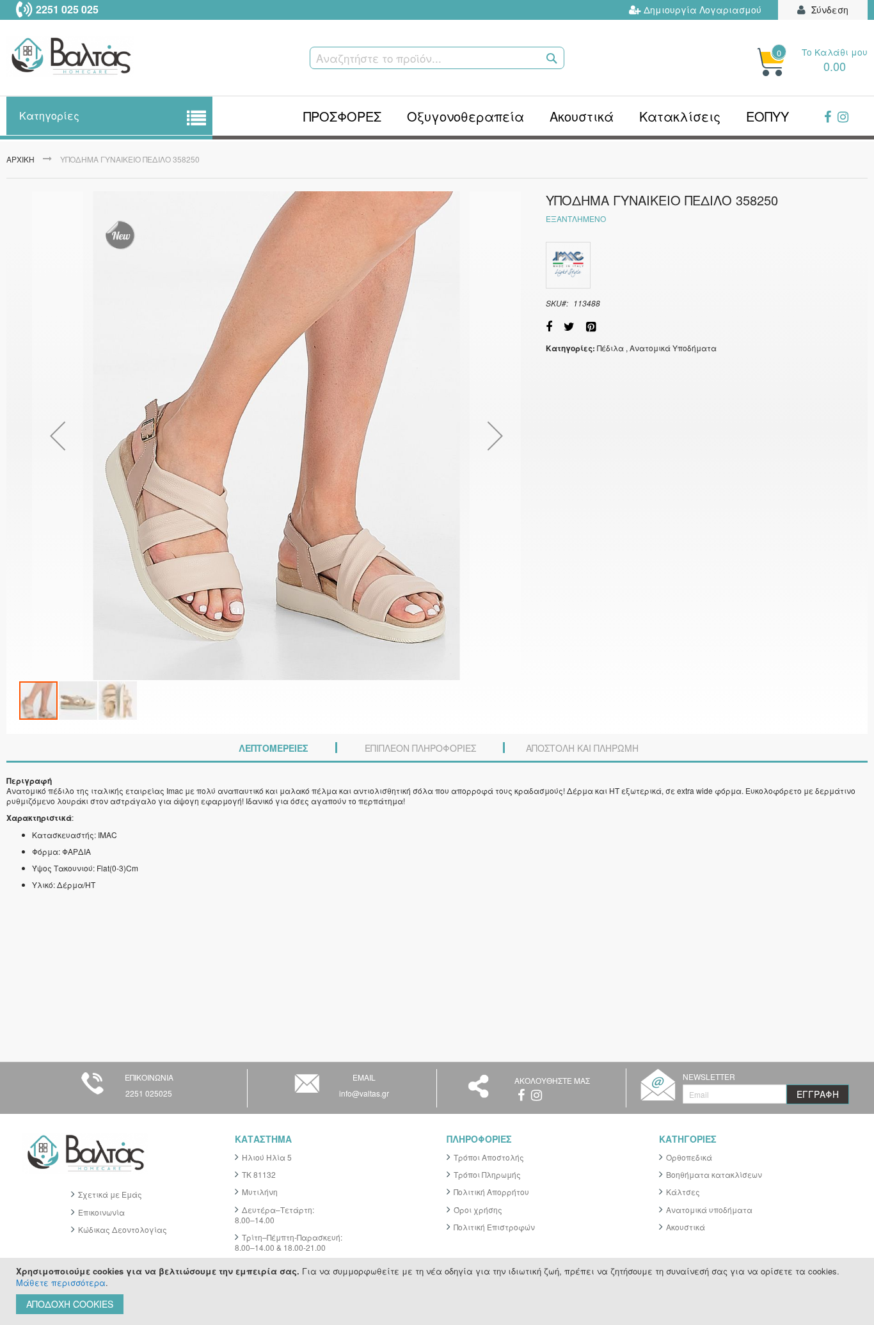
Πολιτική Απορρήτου (491, 1191)
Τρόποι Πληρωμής (487, 1174)
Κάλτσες (683, 1191)
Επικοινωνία (101, 1212)
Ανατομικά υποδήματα (709, 1209)
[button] (57, 435)
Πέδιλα (610, 347)
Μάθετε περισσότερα (61, 1282)
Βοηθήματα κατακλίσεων (714, 1174)
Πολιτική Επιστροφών (494, 1226)
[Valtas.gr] (127, 58)
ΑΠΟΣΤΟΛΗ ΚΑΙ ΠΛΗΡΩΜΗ (582, 748)
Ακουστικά (685, 1226)
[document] (438, 1291)
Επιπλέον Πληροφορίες (420, 748)
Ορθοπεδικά (689, 1157)
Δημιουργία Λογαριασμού (702, 10)
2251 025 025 (67, 9)
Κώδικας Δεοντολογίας (122, 1229)
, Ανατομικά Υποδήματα (671, 347)
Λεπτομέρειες (273, 748)
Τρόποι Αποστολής (489, 1157)
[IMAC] (568, 265)
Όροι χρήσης (478, 1209)
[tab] (273, 748)
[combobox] (437, 58)
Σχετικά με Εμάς (110, 1194)
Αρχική (20, 159)
